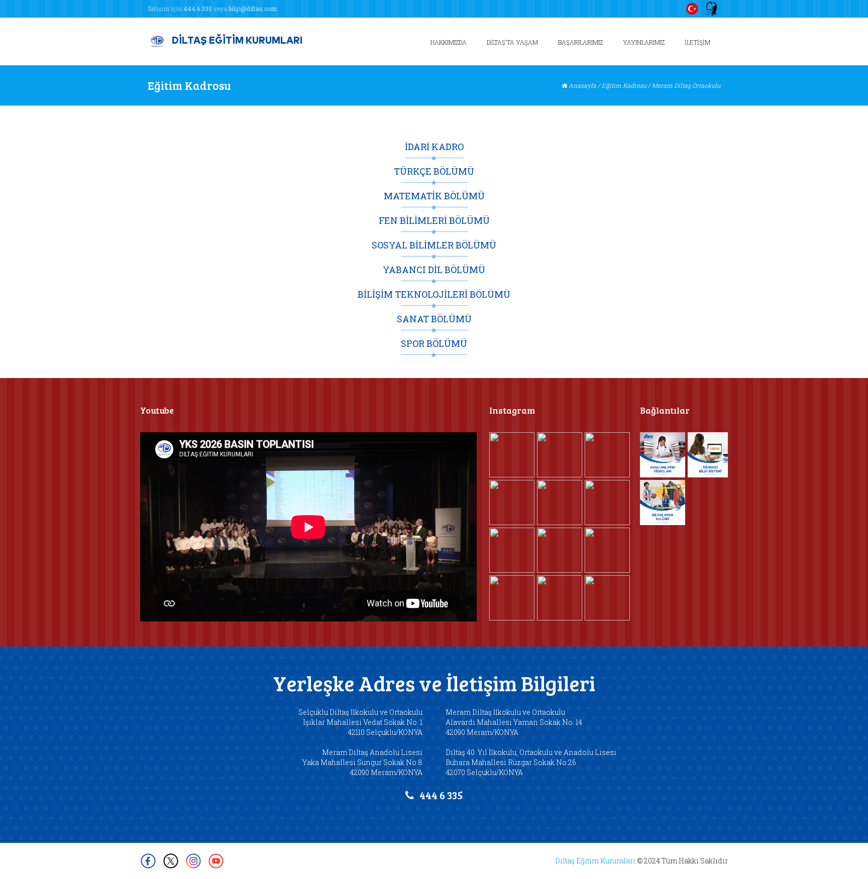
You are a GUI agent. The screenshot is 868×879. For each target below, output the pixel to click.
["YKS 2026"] (559, 597)
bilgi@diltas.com (253, 9)
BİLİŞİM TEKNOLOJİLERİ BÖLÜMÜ (434, 294)
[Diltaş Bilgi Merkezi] (662, 454)
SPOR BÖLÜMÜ (434, 343)
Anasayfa (582, 85)
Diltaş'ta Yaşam (512, 42)
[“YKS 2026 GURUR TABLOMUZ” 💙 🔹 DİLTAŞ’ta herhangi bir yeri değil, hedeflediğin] (607, 597)
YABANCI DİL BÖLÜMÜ (434, 270)
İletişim (697, 42)
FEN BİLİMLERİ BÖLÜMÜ (434, 220)
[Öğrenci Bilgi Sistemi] (710, 454)
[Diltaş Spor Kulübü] (662, 502)
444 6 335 (197, 9)
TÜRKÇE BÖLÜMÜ (434, 171)
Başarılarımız (580, 42)
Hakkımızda (448, 42)
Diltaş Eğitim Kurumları (595, 860)
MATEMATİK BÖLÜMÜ (434, 196)
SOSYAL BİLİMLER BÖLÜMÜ (434, 245)
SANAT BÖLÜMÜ (434, 319)
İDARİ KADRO (434, 147)
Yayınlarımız (644, 42)
